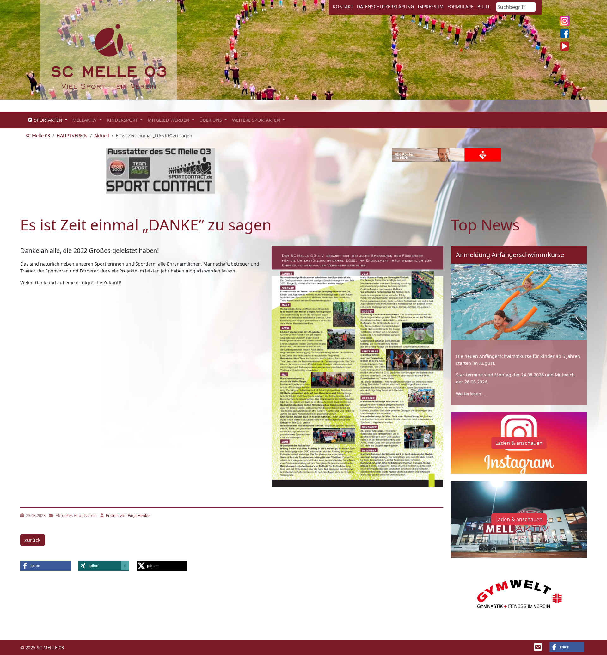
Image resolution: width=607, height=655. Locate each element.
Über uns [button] (211, 120)
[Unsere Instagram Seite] (565, 21)
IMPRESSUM (431, 6)
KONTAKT (343, 6)
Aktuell (101, 135)
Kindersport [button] (123, 120)
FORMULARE (460, 6)
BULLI (483, 6)
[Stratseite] (109, 55)
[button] (45, 566)
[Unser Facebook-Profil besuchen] (565, 33)
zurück (32, 539)
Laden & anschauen (519, 442)
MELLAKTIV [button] (85, 120)
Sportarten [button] (48, 120)
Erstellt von (127, 515)
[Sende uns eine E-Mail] (538, 649)
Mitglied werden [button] (169, 120)
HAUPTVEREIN (72, 135)
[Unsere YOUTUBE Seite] (565, 46)
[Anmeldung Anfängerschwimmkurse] (519, 302)
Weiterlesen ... (471, 394)
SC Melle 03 (37, 135)
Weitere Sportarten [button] (256, 120)
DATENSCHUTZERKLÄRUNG (385, 6)
